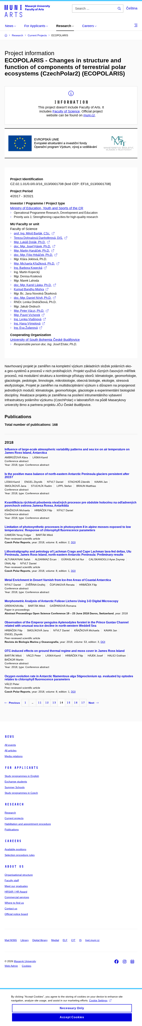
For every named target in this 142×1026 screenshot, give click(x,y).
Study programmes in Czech (21, 792)
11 (40, 702)
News (9, 737)
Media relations (14, 756)
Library (25, 940)
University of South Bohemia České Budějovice (45, 340)
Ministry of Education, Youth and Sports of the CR (46, 208)
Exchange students (16, 781)
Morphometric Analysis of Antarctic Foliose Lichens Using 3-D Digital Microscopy (61, 601)
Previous (14, 702)
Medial (55, 940)
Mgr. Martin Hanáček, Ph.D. (32, 250)
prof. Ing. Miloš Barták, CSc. (32, 233)
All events (10, 744)
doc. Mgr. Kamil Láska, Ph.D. (33, 285)
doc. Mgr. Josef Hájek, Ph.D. (32, 246)
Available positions (15, 849)
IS (80, 940)
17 (83, 702)
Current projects (14, 818)
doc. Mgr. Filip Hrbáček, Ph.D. (33, 254)
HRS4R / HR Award (16, 891)
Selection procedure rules (20, 855)
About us (14, 866)
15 (68, 702)
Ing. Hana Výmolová (27, 323)
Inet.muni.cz (92, 940)
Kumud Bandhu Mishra (29, 289)
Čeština (131, 8)
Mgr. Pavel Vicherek (27, 315)
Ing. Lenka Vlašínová (27, 319)
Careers (13, 841)
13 (54, 702)
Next (91, 702)
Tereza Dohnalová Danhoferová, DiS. (38, 237)
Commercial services (17, 897)
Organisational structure (19, 874)
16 (76, 702)
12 (47, 702)
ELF (65, 940)
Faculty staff (12, 880)
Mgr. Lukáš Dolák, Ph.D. (29, 242)
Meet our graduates (16, 886)
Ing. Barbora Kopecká (28, 267)
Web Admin (11, 965)
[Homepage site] (27, 10)
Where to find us (14, 902)
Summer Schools (15, 787)
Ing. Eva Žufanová (26, 327)
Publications (12, 829)
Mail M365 (11, 940)
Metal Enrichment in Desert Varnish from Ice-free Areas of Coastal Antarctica (58, 580)
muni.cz (89, 115)
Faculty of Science (66, 111)
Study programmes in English (22, 776)
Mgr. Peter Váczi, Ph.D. (29, 310)
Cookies (26, 965)
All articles (10, 750)
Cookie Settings (98, 1000)
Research (14, 804)
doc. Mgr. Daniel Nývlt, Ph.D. (32, 297)
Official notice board (16, 914)
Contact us (11, 908)
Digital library (40, 940)
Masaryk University (25, 961)
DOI (73, 542)
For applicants (21, 768)
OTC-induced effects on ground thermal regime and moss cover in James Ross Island (65, 650)
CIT (73, 940)
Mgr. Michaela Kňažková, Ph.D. (34, 263)
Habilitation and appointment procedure (28, 823)
